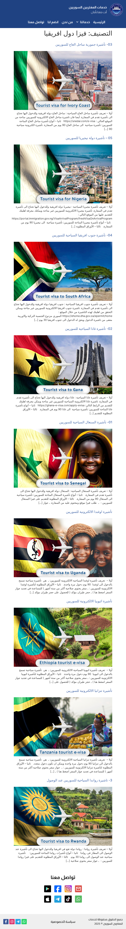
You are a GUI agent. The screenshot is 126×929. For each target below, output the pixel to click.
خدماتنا (85, 22)
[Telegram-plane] (18, 921)
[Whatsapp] (24, 921)
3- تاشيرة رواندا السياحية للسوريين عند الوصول (79, 780)
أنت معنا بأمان (99, 12)
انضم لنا (53, 22)
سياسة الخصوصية (63, 921)
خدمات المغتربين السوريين (88, 7)
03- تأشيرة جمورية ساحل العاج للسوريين (83, 44)
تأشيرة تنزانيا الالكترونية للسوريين (89, 691)
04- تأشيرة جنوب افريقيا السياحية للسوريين (82, 235)
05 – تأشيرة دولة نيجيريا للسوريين (89, 138)
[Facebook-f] (6, 921)
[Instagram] (12, 921)
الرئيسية (99, 22)
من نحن (67, 22)
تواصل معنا (36, 22)
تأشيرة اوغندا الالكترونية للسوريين (89, 512)
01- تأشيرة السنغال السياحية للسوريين (85, 422)
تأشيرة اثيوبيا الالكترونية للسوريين (89, 601)
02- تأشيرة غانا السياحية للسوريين (88, 329)
